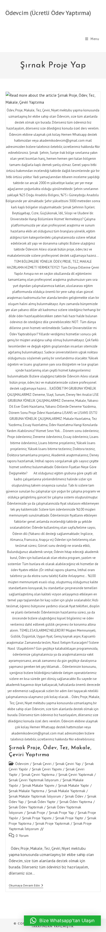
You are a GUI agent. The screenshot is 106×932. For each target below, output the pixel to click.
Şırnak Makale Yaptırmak (66, 791)
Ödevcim (22, 763)
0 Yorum (22, 835)
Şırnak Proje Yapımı (36, 818)
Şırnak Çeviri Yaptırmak (75, 774)
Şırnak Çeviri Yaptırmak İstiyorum (34, 780)
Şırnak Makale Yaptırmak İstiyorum (35, 796)
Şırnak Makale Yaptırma (26, 791)
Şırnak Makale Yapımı (38, 785)
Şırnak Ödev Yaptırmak (26, 807)
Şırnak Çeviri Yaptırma (38, 774)
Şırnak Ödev (74, 796)
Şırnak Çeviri (42, 763)
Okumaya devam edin (26, 886)
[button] (62, 920)
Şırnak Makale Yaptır (73, 785)
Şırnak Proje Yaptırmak (52, 823)
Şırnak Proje (36, 812)
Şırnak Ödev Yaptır (42, 801)
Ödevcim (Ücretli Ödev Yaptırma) (48, 13)
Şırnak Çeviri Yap (68, 763)
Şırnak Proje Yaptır (69, 818)
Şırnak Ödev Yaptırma (75, 801)
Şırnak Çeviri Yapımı (47, 769)
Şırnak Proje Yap (61, 812)
